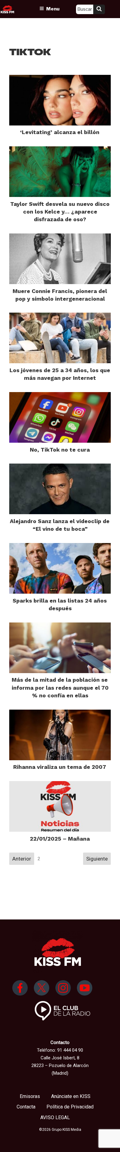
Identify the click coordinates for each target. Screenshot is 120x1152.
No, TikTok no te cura (60, 449)
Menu (52, 9)
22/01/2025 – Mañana (60, 838)
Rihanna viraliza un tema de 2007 (59, 767)
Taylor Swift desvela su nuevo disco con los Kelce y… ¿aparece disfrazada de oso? (60, 211)
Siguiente (97, 859)
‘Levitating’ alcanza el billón (59, 132)
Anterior (21, 859)
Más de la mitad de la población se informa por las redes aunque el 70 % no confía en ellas (60, 687)
